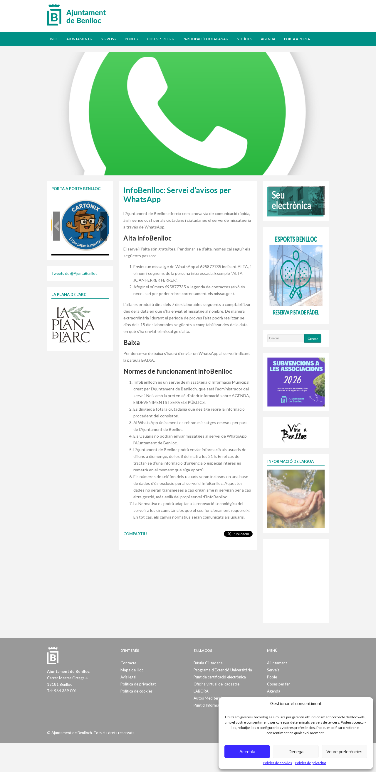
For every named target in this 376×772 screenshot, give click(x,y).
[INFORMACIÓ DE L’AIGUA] (296, 498)
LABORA (201, 691)
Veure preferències (344, 751)
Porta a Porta (297, 39)
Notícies (244, 39)
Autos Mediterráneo (211, 698)
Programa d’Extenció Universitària (223, 670)
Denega (295, 751)
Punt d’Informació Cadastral (218, 705)
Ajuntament (79, 39)
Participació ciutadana (205, 39)
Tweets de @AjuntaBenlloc (74, 273)
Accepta (247, 751)
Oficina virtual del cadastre (216, 684)
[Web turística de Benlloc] (295, 432)
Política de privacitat (310, 763)
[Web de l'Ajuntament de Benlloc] (76, 14)
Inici (54, 39)
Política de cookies (277, 763)
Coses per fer (160, 39)
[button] (56, 226)
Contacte (128, 663)
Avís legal (128, 677)
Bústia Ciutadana (208, 663)
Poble (131, 39)
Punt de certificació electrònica (220, 677)
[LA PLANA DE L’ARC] (73, 324)
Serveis (108, 39)
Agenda (268, 39)
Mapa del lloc (131, 670)
